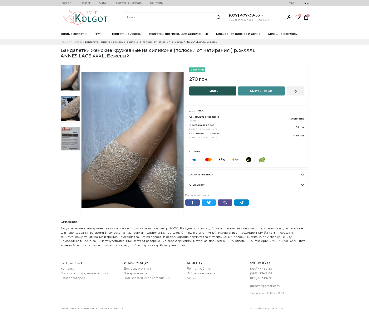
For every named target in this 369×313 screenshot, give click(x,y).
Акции (103, 3)
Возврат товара (135, 273)
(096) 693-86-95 (261, 278)
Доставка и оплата (129, 3)
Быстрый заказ (261, 91)
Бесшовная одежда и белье (238, 34)
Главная (66, 3)
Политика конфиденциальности (84, 273)
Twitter (209, 202)
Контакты (156, 3)
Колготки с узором (127, 34)
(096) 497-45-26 (261, 273)
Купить (213, 91)
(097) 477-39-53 (245, 15)
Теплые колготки (74, 34)
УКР (292, 3)
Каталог (85, 3)
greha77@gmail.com (265, 286)
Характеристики (201, 174)
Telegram (241, 202)
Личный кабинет (199, 268)
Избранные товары (201, 273)
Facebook (192, 202)
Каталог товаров (73, 278)
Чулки (100, 34)
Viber (225, 202)
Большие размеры (283, 34)
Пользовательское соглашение (147, 278)
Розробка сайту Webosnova (266, 308)
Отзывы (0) (197, 184)
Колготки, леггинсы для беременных (179, 34)
